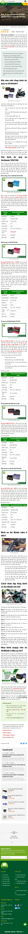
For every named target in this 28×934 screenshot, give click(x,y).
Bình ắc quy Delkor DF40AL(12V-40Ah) (16, 809)
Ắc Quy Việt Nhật (9, 46)
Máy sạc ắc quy (6, 883)
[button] (12, 842)
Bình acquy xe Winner (9, 735)
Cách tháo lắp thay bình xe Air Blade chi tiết (13, 71)
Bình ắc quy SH (7, 730)
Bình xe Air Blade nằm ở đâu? (10, 68)
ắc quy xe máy (18, 197)
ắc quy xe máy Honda (12, 344)
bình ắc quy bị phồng (10, 147)
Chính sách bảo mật (21, 874)
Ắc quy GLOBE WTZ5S (7, 423)
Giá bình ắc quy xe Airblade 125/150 (11, 55)
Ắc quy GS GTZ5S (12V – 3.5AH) (10, 262)
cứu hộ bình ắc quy (17, 688)
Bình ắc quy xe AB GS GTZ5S (12, 59)
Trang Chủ (3, 26)
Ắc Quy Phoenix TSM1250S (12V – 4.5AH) (17, 816)
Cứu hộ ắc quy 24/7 (21, 894)
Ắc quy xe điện (6, 881)
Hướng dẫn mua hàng (21, 881)
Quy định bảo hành (21, 883)
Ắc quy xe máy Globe (16, 351)
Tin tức (8, 26)
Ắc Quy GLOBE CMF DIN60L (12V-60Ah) (15, 789)
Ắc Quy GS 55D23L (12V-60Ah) (16, 802)
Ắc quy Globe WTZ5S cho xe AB (12, 64)
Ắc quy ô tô (5, 874)
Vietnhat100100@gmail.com (7, 918)
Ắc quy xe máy (6, 879)
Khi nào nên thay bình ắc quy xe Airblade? (13, 53)
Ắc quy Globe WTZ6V (7, 341)
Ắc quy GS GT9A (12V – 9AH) (9, 488)
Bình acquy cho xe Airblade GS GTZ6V (14, 57)
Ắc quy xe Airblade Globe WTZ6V (13, 62)
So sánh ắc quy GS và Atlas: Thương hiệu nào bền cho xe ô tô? (13, 775)
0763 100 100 (15, 709)
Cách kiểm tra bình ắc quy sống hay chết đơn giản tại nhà (13, 755)
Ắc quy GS (13, 231)
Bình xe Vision (7, 732)
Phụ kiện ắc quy (6, 885)
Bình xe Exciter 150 (8, 737)
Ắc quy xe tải (6, 877)
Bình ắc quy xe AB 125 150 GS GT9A (13, 66)
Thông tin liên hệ (6, 900)
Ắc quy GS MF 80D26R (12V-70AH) (15, 796)
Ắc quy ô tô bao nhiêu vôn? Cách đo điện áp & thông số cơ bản (13, 765)
